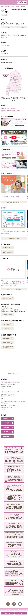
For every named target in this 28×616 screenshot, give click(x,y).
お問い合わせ (20, 613)
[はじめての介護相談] (14, 460)
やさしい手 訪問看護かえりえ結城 (12, 382)
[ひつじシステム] (14, 545)
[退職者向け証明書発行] (14, 583)
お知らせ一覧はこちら (14, 238)
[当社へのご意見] (14, 592)
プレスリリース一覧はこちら (14, 289)
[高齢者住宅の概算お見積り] (14, 479)
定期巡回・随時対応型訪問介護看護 (10, 111)
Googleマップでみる (14, 373)
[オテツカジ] (14, 516)
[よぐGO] (14, 488)
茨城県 (12, 6)
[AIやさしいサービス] (14, 450)
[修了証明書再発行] (14, 573)
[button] (14, 83)
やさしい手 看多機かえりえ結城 (11, 392)
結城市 (17, 6)
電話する (7, 613)
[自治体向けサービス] (14, 535)
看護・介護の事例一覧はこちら (14, 202)
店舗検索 (7, 6)
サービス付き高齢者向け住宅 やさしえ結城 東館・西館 (14, 402)
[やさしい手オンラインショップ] (14, 498)
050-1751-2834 (5, 45)
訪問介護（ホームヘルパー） (9, 108)
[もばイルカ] (14, 564)
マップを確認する (7, 27)
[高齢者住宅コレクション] (14, 469)
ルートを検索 (20, 27)
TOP (2, 6)
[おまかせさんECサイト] (14, 507)
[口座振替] (14, 554)
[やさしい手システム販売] (14, 526)
